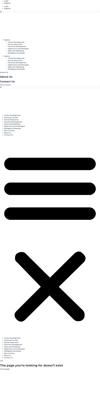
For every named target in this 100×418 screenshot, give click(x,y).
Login (6, 1)
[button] (50, 237)
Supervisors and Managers (18, 49)
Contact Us (7, 81)
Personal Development (17, 46)
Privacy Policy (54, 394)
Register (7, 3)
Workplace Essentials (16, 53)
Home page (4, 369)
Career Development (16, 42)
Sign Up (14, 415)
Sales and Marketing (16, 51)
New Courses (9, 131)
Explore (7, 40)
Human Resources (15, 44)
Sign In (19, 415)
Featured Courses (11, 117)
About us (7, 133)
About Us (6, 76)
